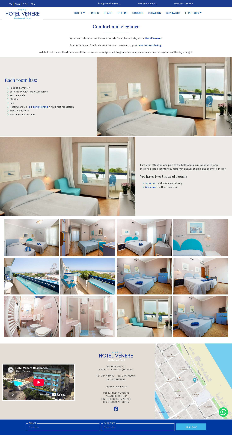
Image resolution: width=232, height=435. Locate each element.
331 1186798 (118, 379)
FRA (32, 4)
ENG (17, 4)
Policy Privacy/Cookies (116, 392)
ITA (10, 4)
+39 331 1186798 (183, 3)
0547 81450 (107, 375)
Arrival (32, 422)
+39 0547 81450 (147, 3)
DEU (25, 4)
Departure (109, 422)
